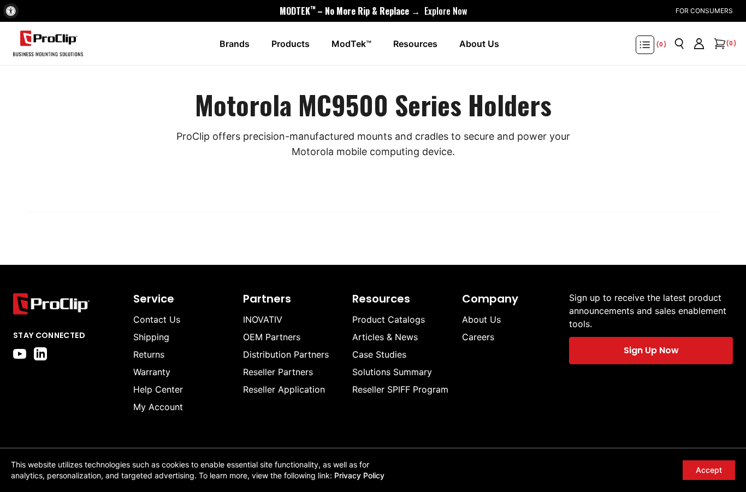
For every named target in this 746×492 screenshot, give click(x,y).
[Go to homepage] (48, 44)
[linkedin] (40, 353)
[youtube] (19, 353)
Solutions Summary (392, 371)
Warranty (151, 371)
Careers (478, 336)
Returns (148, 354)
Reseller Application (284, 389)
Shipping (151, 336)
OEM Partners (271, 336)
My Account (158, 406)
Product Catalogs (388, 319)
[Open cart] (718, 43)
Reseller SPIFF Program (400, 389)
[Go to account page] (699, 43)
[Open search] (679, 43)
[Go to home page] (67, 304)
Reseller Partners (278, 371)
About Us (481, 319)
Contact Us (156, 319)
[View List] (645, 44)
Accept (709, 470)
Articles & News (385, 336)
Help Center (158, 389)
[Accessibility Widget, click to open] (11, 11)
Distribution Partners (286, 354)
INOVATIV (262, 319)
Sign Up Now (651, 350)
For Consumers (704, 11)
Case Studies (379, 354)
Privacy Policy (359, 475)
